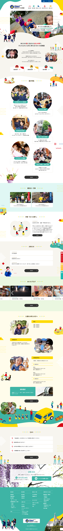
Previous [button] (12, 293)
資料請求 (45, 501)
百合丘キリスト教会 (25, 511)
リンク (22, 509)
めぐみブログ (34, 500)
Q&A (44, 1)
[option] (31, 25)
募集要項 (44, 503)
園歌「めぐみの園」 (14, 499)
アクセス (49, 1)
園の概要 (12, 498)
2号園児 (12, 504)
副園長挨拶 (12, 496)
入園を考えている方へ (47, 491)
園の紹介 (12, 491)
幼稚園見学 (45, 496)
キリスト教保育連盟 (25, 514)
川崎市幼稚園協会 (24, 512)
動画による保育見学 (47, 499)
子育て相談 (45, 508)
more (31, 177)
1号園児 (12, 503)
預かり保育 (12, 506)
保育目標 (23, 496)
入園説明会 (45, 497)
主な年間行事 (34, 494)
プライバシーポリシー (25, 508)
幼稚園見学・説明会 (46, 494)
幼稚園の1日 (34, 496)
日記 (33, 506)
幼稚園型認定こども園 (14, 501)
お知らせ (33, 504)
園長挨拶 (12, 494)
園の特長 (23, 491)
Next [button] (51, 293)
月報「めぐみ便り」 (35, 502)
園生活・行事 (34, 491)
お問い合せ (23, 501)
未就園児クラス (13, 507)
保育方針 (23, 498)
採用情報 (23, 506)
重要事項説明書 (46, 500)
